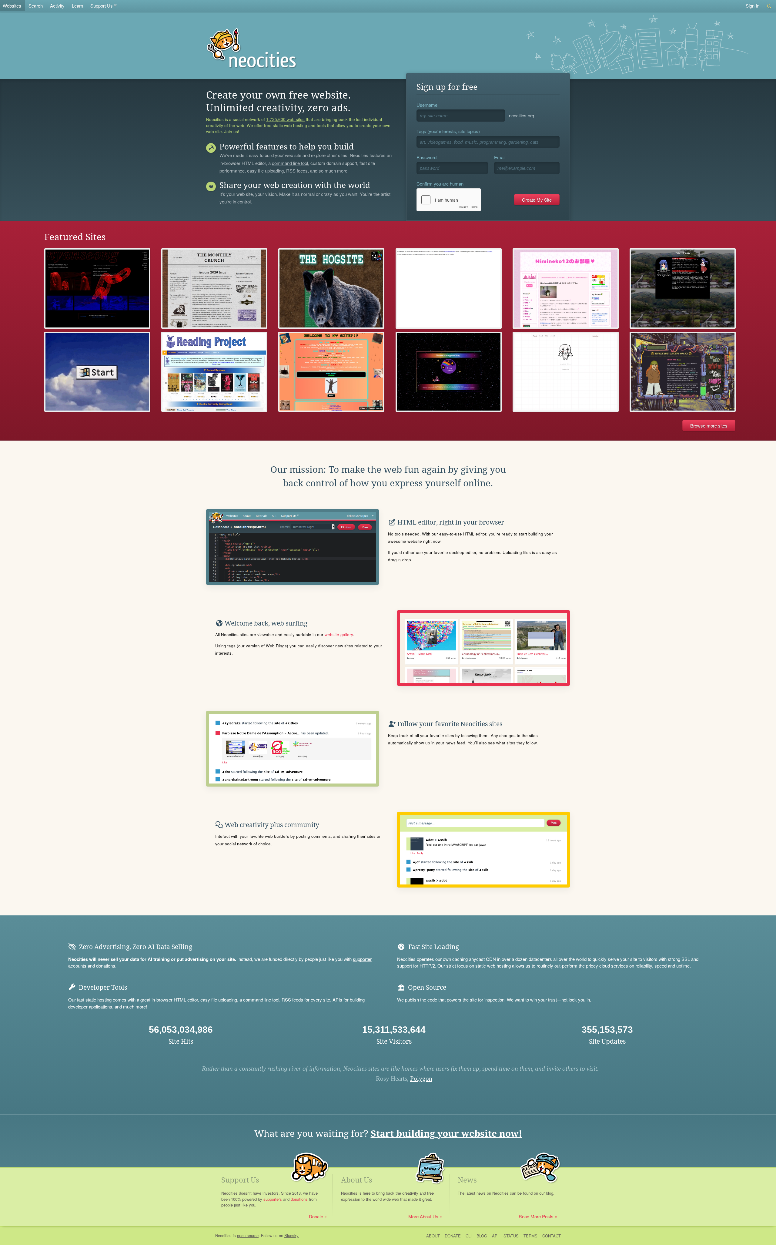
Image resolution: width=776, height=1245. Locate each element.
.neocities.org (521, 115)
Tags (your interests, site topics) (448, 131)
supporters (272, 1199)
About (433, 1236)
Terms (530, 1236)
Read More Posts (536, 1216)
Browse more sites (709, 425)
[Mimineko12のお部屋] (566, 288)
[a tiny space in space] (449, 372)
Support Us (101, 5)
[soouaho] (566, 372)
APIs (337, 999)
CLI (469, 1236)
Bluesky (291, 1235)
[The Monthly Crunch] (214, 288)
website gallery (339, 634)
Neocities (223, 1235)
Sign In (752, 5)
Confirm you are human (439, 183)
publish (412, 999)
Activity (57, 5)
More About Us (423, 1216)
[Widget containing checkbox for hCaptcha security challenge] (448, 199)
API (495, 1236)
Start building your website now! (446, 1133)
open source (248, 1235)
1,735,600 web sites (285, 119)
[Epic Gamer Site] (331, 372)
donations (105, 965)
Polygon (421, 1078)
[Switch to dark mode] (769, 6)
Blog (482, 1236)
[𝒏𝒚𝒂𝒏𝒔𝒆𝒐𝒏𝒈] (97, 288)
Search (35, 5)
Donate (316, 1216)
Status (511, 1236)
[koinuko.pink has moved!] (449, 288)
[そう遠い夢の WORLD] (97, 372)
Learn (77, 5)
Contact (551, 1236)
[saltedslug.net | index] (683, 372)
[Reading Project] (214, 372)
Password (426, 157)
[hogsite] (331, 288)
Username (426, 105)
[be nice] (683, 288)
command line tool (290, 163)
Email (499, 157)
